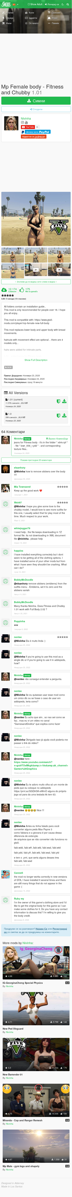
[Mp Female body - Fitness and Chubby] (36, 219)
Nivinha (26, 118)
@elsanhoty (21, 583)
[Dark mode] (62, 4)
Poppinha (19, 621)
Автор (27, 438)
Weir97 (18, 502)
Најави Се (41, 928)
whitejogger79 (22, 528)
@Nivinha (19, 471)
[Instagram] (22, 122)
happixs (18, 550)
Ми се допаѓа (31, 291)
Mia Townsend (22, 486)
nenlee (18, 637)
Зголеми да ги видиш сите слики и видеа (36, 281)
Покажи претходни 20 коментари (36, 460)
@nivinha (23, 538)
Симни (38, 100)
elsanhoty (19, 467)
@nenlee (19, 679)
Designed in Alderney (12, 1183)
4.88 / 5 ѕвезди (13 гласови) (13, 299)
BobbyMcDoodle (23, 579)
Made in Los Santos (11, 1186)
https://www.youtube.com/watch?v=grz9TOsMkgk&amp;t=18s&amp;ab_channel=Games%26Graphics (41, 765)
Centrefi (18, 872)
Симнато (12, 291)
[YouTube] (26, 122)
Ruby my (19, 898)
